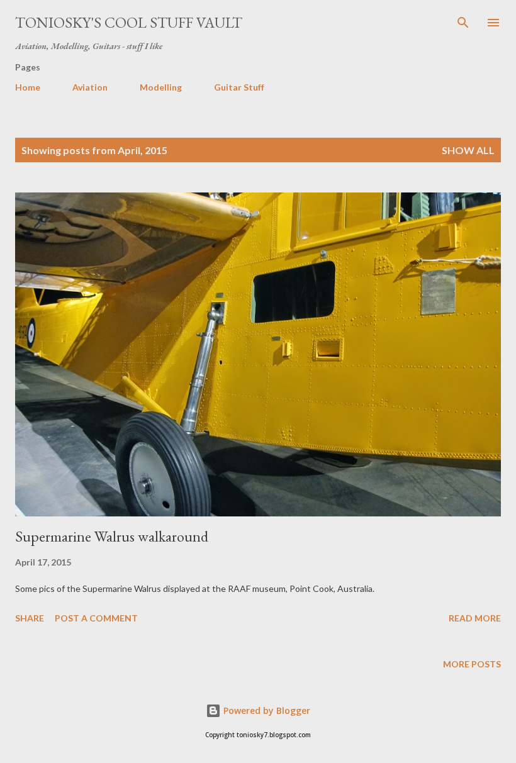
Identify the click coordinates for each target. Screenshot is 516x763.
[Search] (463, 22)
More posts (472, 664)
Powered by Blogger (265, 710)
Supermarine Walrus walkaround (111, 536)
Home (27, 87)
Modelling (161, 87)
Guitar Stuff (239, 87)
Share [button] (29, 618)
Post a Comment (96, 618)
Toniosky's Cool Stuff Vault (128, 22)
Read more (475, 618)
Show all (468, 150)
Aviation (90, 87)
